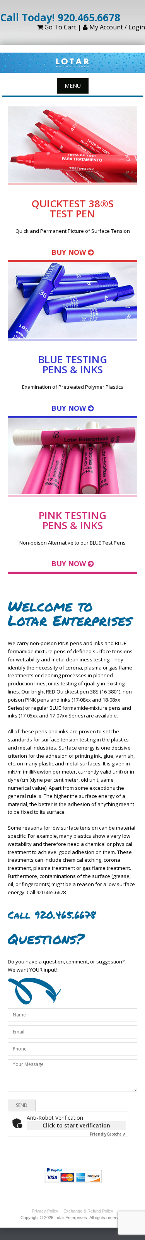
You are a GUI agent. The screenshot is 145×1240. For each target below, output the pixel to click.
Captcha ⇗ (108, 1134)
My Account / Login (116, 27)
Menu (73, 85)
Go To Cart (59, 27)
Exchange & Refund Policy (88, 1211)
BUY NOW (68, 252)
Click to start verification (76, 1125)
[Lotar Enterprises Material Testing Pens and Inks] (72, 63)
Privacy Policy (45, 1211)
